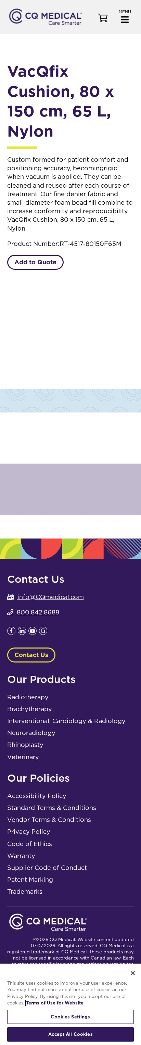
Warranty (21, 855)
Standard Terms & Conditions (51, 807)
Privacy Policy (28, 831)
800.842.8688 (38, 612)
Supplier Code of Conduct (47, 867)
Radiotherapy (28, 697)
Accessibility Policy (36, 795)
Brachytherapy (29, 709)
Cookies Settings (70, 1016)
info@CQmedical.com (50, 597)
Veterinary (23, 757)
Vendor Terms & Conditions (49, 819)
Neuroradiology (31, 732)
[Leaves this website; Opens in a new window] (11, 632)
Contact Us (31, 654)
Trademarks (24, 891)
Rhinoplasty (25, 744)
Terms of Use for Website (55, 1002)
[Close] (132, 973)
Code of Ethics (29, 843)
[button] (124, 15)
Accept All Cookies (70, 1034)
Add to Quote (35, 262)
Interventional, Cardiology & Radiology (66, 720)
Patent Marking (30, 879)
